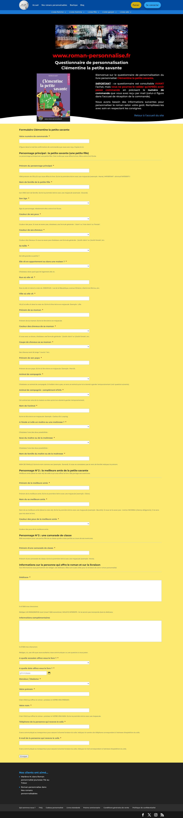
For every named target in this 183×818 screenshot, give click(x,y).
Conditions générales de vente (116, 808)
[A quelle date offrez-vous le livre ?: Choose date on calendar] (49, 673)
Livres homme (75, 12)
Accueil (36, 5)
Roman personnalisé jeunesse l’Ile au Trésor (35, 779)
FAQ (40, 808)
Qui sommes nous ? (27, 808)
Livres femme (57, 12)
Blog (82, 5)
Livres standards (73, 808)
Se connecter (152, 5)
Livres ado (124, 12)
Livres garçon (108, 12)
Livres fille (92, 12)
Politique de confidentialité (144, 808)
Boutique (74, 5)
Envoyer (23, 756)
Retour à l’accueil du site (149, 115)
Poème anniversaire (91, 808)
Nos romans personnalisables (54, 5)
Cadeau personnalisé (54, 808)
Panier (136, 5)
